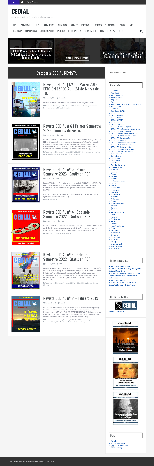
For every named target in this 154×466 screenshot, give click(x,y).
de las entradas (118, 443)
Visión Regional (116, 246)
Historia (67, 108)
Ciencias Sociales (82, 106)
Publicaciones (61, 200)
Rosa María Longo (117, 226)
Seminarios (115, 230)
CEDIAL (20, 11)
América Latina (57, 152)
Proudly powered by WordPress (21, 461)
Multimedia (115, 199)
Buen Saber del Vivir (118, 111)
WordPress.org (116, 448)
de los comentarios (119, 446)
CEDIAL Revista (49, 25)
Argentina (66, 152)
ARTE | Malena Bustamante (120, 266)
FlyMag (41, 461)
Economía (93, 320)
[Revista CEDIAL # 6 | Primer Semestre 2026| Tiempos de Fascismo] (25, 142)
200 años (114, 91)
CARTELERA (61, 31)
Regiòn (113, 221)
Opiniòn (114, 208)
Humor (113, 183)
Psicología (76, 154)
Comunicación (116, 156)
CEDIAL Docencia (117, 115)
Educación (60, 108)
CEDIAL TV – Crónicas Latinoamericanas (125, 129)
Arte (112, 102)
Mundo (64, 154)
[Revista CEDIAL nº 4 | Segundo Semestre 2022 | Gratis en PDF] (25, 227)
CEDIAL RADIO (116, 118)
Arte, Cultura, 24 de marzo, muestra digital (126, 104)
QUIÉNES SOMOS (110, 25)
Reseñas (114, 224)
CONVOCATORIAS (31, 31)
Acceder (114, 441)
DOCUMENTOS (116, 167)
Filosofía (53, 154)
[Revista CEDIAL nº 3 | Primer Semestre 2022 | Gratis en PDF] (25, 270)
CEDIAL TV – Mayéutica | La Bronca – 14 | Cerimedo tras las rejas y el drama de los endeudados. (31, 54)
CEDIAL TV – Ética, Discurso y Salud (123, 136)
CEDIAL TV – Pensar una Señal (122, 145)
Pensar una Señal (117, 212)
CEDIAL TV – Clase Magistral (121, 127)
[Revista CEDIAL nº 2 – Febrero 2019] (25, 314)
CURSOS (121, 31)
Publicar (123, 25)
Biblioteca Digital (75, 31)
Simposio (114, 235)
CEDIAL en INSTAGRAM (107, 31)
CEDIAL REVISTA (71, 106)
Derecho (114, 163)
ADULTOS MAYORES (47, 31)
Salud (113, 228)
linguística (114, 192)
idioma (113, 185)
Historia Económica (118, 181)
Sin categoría (116, 237)
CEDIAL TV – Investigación (120, 138)
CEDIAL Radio (62, 25)
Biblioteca (56, 106)
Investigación (116, 190)
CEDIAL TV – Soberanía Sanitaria (122, 149)
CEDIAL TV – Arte (117, 124)
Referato (98, 25)
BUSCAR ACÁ (17, 31)
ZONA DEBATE (25, 25)
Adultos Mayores (117, 95)
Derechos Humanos (49, 108)
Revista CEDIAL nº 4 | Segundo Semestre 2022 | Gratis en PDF (66, 214)
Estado (53, 322)
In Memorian (115, 188)
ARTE (131, 25)
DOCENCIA (36, 25)
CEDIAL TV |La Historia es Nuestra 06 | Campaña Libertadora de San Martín (123, 55)
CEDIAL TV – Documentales (121, 131)
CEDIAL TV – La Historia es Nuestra (123, 143)
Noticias (114, 206)
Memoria (114, 197)
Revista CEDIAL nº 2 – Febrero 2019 (70, 298)
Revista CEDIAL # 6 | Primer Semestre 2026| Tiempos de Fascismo (72, 128)
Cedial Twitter (90, 31)
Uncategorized (116, 244)
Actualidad (48, 106)
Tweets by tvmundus (116, 312)
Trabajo (83, 322)
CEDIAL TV (74, 25)
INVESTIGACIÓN (86, 25)
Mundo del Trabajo (117, 203)
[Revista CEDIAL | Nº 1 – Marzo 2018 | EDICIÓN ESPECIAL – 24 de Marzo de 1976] (25, 99)
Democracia (93, 106)
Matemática (115, 194)
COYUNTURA (115, 158)
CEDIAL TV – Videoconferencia (122, 152)
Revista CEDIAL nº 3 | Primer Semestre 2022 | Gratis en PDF (66, 257)
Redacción (62, 98)
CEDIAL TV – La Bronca (119, 140)
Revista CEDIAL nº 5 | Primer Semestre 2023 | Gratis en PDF (66, 171)
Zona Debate (115, 248)
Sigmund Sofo (116, 233)
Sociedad (77, 322)
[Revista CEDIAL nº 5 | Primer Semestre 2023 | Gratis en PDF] (25, 185)
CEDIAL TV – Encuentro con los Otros (124, 133)
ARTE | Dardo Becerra (29, 2)
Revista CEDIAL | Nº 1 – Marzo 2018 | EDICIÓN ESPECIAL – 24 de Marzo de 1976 (71, 88)
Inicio (15, 25)
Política (70, 154)
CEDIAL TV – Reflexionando (121, 147)
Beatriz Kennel (116, 106)
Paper (113, 210)
